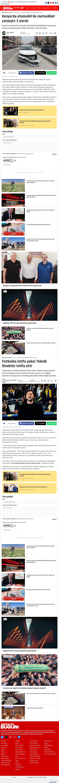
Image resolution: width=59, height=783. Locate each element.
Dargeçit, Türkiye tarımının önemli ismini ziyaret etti (22, 286)
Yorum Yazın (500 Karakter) (9, 140)
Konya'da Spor (19, 767)
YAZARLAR (5, 1)
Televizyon (18, 765)
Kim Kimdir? (4, 756)
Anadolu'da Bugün (7, 12)
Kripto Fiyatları (34, 754)
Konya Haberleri (20, 754)
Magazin (17, 769)
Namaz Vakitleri (34, 763)
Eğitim (3, 754)
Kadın (17, 760)
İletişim (46, 747)
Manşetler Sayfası (35, 745)
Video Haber (19, 750)
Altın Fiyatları (33, 752)
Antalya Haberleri (20, 752)
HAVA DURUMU (31, 1)
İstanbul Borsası (34, 747)
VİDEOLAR (12, 1)
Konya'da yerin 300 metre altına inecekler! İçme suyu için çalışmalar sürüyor (41, 239)
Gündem (3, 741)
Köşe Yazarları (34, 741)
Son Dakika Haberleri (50, 754)
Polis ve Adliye (17, 12)
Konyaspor (4, 743)
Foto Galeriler (34, 743)
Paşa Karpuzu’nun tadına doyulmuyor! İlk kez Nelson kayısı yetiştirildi (41, 181)
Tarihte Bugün (5, 758)
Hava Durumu (34, 760)
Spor (15, 357)
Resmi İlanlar (48, 741)
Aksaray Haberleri (6, 760)
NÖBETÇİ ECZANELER (5, 3)
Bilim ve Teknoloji (20, 758)
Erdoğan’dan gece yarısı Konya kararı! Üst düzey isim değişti (41, 210)
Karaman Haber (5, 763)
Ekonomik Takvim (35, 756)
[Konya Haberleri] (29, 267)
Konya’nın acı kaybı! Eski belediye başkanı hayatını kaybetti (40, 329)
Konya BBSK (4, 745)
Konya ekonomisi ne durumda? (35, 708)
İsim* (3, 134)
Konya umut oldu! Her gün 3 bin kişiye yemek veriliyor (41, 343)
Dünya (17, 743)
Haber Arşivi (47, 750)
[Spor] (29, 305)
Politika (17, 741)
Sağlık (3, 750)
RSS (15, 777)
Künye (46, 743)
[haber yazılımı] (52, 782)
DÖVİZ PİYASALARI (21, 1)
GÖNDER (54, 154)
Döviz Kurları (33, 750)
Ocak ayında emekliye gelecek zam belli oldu (38, 224)
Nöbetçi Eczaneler (35, 758)
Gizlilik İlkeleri (48, 745)
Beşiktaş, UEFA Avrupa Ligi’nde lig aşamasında (19, 323)
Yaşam (17, 763)
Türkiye (3, 752)
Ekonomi (3, 747)
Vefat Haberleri (5, 765)
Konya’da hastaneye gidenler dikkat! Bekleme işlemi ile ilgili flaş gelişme (41, 196)
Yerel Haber (18, 747)
